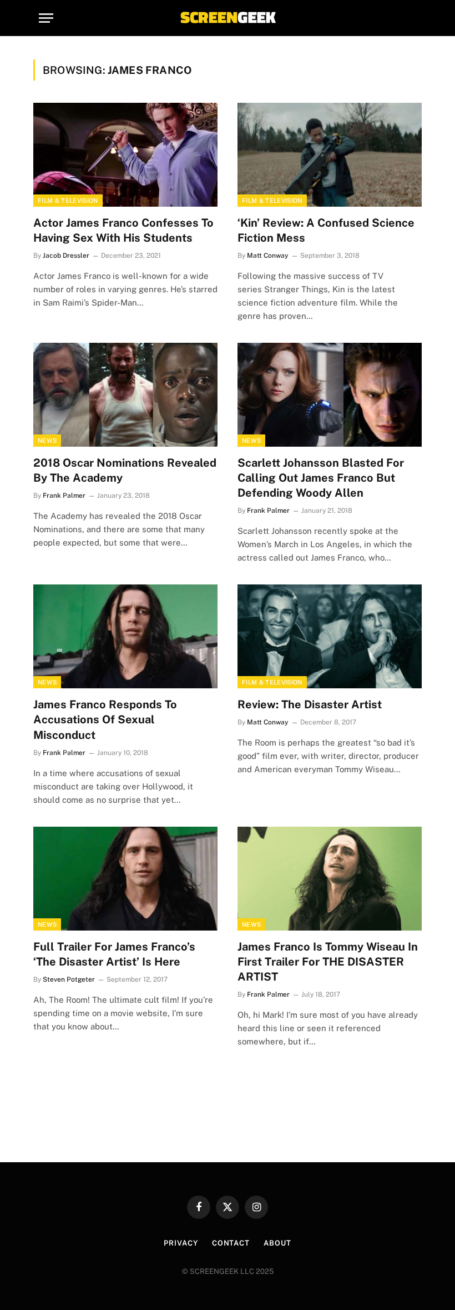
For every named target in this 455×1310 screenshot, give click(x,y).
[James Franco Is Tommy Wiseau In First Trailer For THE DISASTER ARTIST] (329, 879)
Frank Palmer (64, 495)
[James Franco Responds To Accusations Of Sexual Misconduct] (125, 636)
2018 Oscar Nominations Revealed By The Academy (124, 470)
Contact (231, 1243)
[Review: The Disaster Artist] (329, 636)
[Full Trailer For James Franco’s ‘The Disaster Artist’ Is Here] (125, 879)
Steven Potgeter (69, 979)
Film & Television (68, 200)
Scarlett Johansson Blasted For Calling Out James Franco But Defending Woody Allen (320, 477)
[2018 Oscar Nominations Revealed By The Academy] (125, 395)
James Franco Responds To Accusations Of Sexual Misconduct (105, 719)
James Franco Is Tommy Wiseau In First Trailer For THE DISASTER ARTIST (327, 961)
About (277, 1243)
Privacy (181, 1243)
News (47, 440)
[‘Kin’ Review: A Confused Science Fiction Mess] (329, 155)
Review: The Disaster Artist (309, 704)
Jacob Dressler (66, 255)
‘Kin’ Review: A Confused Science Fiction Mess (325, 230)
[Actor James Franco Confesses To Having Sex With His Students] (125, 155)
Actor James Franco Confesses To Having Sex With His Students (123, 230)
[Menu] (46, 18)
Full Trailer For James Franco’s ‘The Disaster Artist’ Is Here (114, 954)
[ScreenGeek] (227, 18)
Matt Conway (268, 255)
